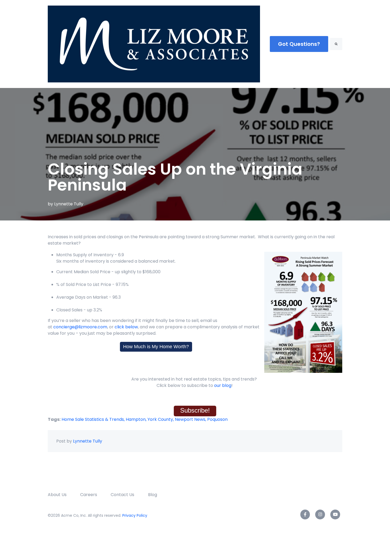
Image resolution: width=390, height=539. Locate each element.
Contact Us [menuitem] (122, 495)
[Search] (336, 44)
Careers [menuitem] (88, 495)
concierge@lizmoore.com (80, 327)
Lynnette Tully (68, 204)
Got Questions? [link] (299, 44)
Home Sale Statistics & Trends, (94, 419)
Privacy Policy (134, 515)
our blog (222, 385)
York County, (161, 419)
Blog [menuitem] (152, 495)
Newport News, (191, 419)
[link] (154, 44)
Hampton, (137, 419)
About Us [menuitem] (57, 495)
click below (126, 327)
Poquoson (217, 419)
